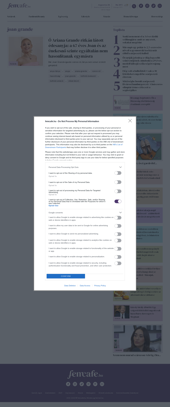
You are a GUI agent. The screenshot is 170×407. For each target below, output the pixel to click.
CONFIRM (66, 276)
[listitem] (85, 167)
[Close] (130, 121)
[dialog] (85, 203)
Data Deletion (70, 286)
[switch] (117, 173)
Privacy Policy (100, 286)
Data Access (85, 286)
